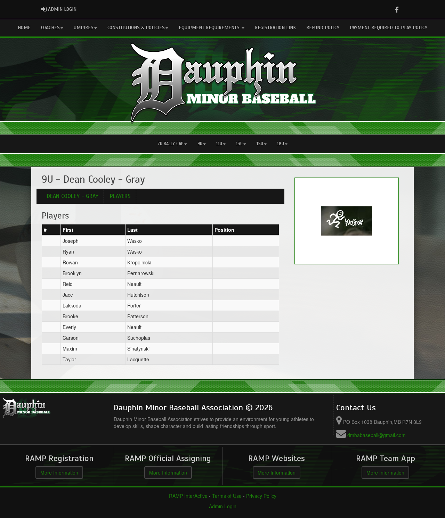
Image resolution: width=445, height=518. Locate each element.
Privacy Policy (261, 495)
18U (280, 144)
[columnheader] (51, 229)
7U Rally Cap (171, 144)
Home (24, 28)
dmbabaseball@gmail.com (376, 434)
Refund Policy (322, 28)
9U (199, 144)
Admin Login (222, 506)
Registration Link (275, 28)
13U (239, 144)
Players (120, 196)
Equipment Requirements (210, 28)
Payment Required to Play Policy (388, 28)
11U (219, 144)
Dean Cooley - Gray (72, 196)
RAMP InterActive (188, 495)
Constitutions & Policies (136, 28)
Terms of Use (227, 495)
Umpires (84, 28)
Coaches (50, 28)
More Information (59, 472)
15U (260, 144)
